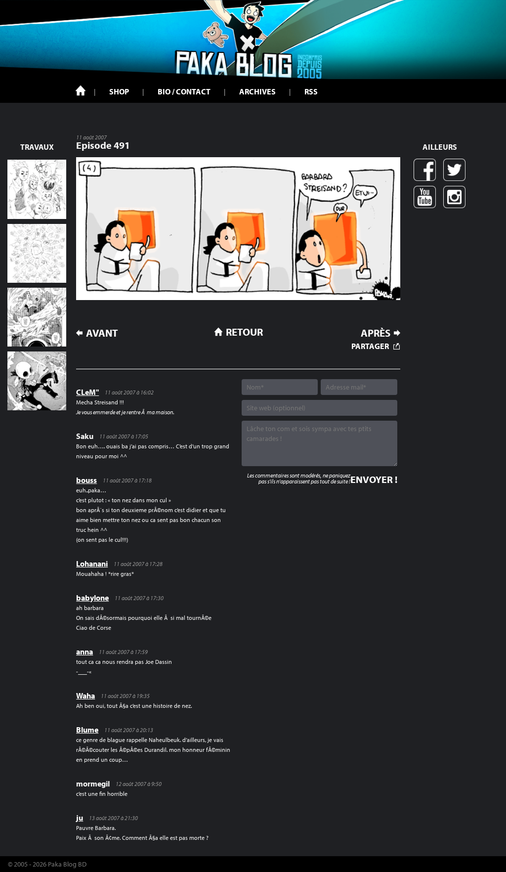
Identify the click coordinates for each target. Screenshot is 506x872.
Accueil (80, 90)
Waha (85, 695)
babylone (92, 598)
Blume (87, 730)
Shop (119, 91)
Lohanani (92, 563)
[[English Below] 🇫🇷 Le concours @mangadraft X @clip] (36, 317)
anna (84, 651)
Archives (257, 91)
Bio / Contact (184, 91)
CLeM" (87, 392)
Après (375, 333)
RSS (311, 91)
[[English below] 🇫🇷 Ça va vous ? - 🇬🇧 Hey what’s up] (36, 253)
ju (79, 818)
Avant (102, 333)
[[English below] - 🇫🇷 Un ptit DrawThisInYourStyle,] (36, 380)
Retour (244, 331)
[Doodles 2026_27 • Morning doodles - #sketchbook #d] (36, 189)
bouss (86, 480)
